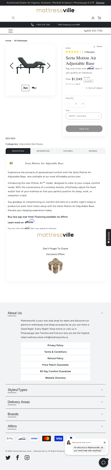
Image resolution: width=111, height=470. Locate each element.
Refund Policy (55, 358)
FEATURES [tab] (68, 151)
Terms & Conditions (55, 351)
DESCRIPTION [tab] (18, 151)
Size (68, 110)
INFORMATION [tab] (43, 151)
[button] (13, 18)
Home (8, 41)
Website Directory (55, 377)
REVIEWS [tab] (93, 151)
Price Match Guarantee (55, 364)
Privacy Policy (55, 345)
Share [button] (99, 46)
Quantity (70, 98)
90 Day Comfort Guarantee (55, 371)
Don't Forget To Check (55, 248)
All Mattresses (20, 41)
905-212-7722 (94, 30)
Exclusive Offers (55, 254)
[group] (30, 66)
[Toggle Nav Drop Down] (10, 30)
